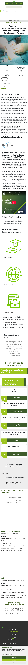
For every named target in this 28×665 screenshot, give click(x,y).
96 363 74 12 (14, 638)
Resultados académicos (11, 325)
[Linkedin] (17, 644)
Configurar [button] (14, 662)
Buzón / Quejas (13, 632)
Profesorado (4, 80)
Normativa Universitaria (11, 322)
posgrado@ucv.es (14, 482)
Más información (6, 470)
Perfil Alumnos (9, 3)
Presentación (4, 77)
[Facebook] (11, 644)
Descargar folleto (5, 86)
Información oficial (5, 83)
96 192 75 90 (14, 641)
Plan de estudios (5, 78)
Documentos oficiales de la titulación (14, 324)
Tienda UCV (13, 634)
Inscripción (3, 88)
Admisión (3, 82)
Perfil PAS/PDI (18, 3)
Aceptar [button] (14, 657)
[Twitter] (15, 644)
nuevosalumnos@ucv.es (14, 613)
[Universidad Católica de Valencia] (13, 11)
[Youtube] (13, 644)
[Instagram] (10, 644)
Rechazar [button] (14, 660)
